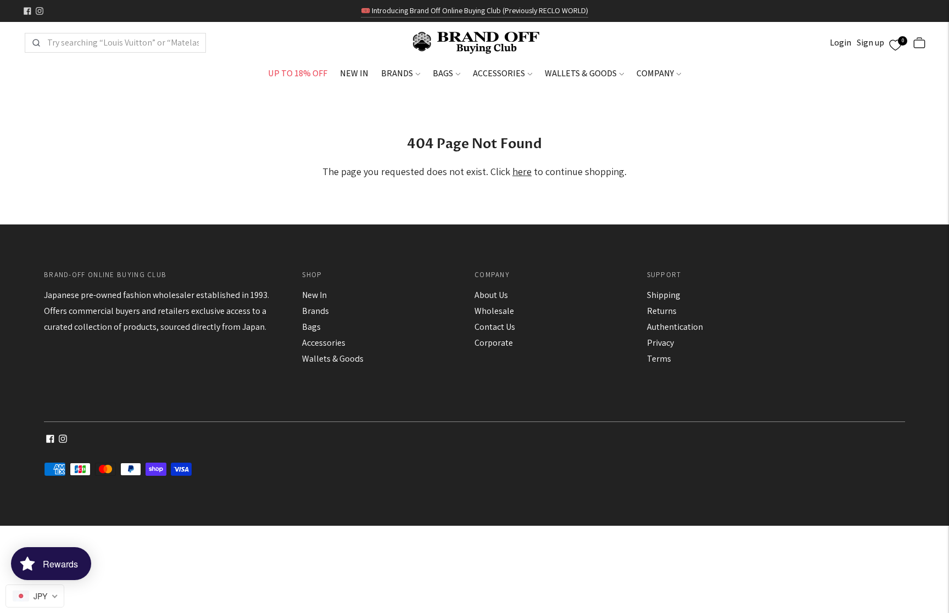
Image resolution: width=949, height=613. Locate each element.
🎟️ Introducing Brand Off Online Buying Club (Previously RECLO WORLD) (474, 10)
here (522, 171)
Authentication (675, 327)
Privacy (660, 342)
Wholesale (494, 311)
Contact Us (494, 327)
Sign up (870, 42)
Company (655, 73)
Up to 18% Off (297, 73)
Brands (397, 73)
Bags (443, 73)
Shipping (663, 295)
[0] (895, 43)
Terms (659, 358)
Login (840, 42)
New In (354, 73)
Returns (662, 311)
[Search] (36, 42)
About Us (491, 295)
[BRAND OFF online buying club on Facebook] (27, 11)
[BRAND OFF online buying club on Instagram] (39, 11)
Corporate (493, 342)
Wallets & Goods (581, 73)
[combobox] (123, 42)
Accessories (499, 73)
